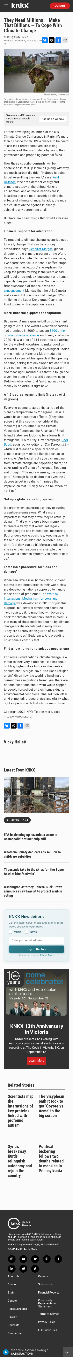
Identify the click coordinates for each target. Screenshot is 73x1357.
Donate (60, 5)
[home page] (20, 7)
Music (17, 931)
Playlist (12, 1317)
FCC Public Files (47, 1330)
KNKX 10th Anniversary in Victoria (36, 1029)
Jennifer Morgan (41, 249)
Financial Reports (48, 1292)
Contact (13, 1284)
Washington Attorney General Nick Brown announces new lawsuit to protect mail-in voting (33, 891)
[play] (6, 1352)
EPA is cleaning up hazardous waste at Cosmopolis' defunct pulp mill (30, 837)
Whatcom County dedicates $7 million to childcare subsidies (32, 854)
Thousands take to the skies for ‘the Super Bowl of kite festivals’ (34, 872)
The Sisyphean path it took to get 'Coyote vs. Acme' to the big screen (51, 1106)
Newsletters (15, 1333)
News (33, 931)
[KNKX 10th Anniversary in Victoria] (36, 993)
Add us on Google (53, 118)
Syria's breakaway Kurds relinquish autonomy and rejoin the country (20, 1161)
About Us (13, 1276)
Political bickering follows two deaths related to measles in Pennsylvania (51, 1158)
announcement (14, 290)
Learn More (36, 1060)
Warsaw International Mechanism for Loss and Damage (31, 598)
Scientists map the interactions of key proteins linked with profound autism (20, 1111)
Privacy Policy (47, 955)
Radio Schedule (17, 1308)
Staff (11, 1292)
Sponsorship (46, 1284)
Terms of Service (48, 1313)
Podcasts (13, 1325)
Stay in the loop (36, 949)
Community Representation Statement (47, 1303)
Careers (43, 1276)
